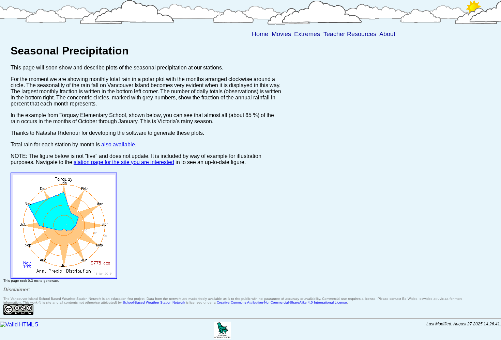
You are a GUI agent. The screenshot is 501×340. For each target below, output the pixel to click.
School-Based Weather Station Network (154, 302)
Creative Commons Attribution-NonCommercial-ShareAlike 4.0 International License (282, 302)
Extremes (307, 34)
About (387, 34)
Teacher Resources (349, 34)
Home (260, 34)
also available (118, 144)
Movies (281, 34)
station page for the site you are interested (124, 162)
